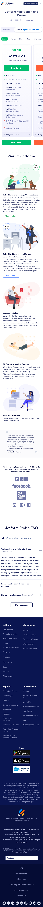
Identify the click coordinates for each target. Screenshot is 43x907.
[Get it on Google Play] (21, 753)
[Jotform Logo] (8, 3)
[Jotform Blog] (21, 903)
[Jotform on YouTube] (30, 903)
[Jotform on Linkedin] (12, 903)
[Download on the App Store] (21, 761)
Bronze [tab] (13, 39)
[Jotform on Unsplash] (39, 903)
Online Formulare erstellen (13, 835)
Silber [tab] (21, 39)
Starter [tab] (4, 39)
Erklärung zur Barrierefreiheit (22, 884)
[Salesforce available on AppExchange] (21, 769)
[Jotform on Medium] (17, 903)
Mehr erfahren (11, 216)
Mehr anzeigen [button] (21, 605)
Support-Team (8, 379)
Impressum (21, 895)
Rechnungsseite (20, 325)
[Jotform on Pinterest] (26, 903)
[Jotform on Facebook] (4, 903)
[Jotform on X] (8, 903)
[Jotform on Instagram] (34, 903)
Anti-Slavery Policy (21, 890)
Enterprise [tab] (37, 39)
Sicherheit (21, 879)
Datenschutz (21, 873)
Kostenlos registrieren (30, 3)
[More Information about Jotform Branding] (28, 128)
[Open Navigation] (41, 4)
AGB (21, 868)
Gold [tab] (28, 39)
